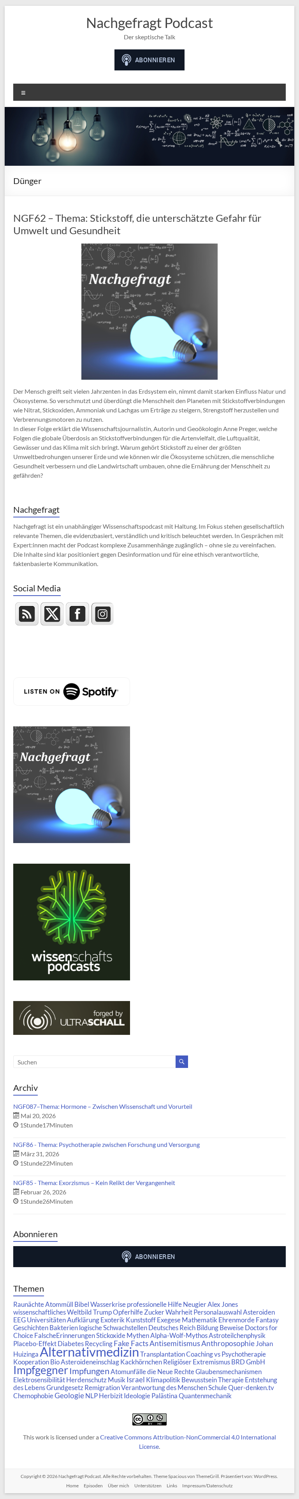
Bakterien (63, 1328)
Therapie (231, 1380)
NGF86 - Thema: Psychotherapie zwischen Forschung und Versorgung (106, 1144)
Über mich (118, 1485)
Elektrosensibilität (39, 1380)
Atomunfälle (128, 1372)
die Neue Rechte (170, 1372)
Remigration (102, 1387)
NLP (91, 1396)
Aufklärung (83, 1320)
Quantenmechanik (205, 1396)
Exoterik (112, 1320)
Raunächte (28, 1304)
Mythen (138, 1335)
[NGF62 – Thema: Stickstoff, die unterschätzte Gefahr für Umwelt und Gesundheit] (149, 247)
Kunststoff (141, 1320)
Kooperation (31, 1362)
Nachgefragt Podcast (149, 22)
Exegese (169, 1320)
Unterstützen (148, 1485)
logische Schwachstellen (113, 1328)
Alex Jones (223, 1304)
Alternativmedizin (89, 1351)
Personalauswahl (217, 1312)
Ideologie (137, 1396)
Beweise (232, 1328)
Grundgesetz (64, 1387)
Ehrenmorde (236, 1320)
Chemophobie (33, 1396)
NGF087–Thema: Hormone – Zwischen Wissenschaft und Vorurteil (102, 1106)
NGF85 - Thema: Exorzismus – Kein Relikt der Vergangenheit (94, 1182)
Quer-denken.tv (251, 1387)
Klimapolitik (163, 1380)
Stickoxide (110, 1335)
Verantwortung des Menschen (164, 1387)
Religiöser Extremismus (196, 1362)
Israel (136, 1379)
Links (172, 1485)
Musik (116, 1380)
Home (72, 1485)
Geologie (69, 1395)
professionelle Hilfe (154, 1304)
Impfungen (89, 1371)
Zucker (154, 1312)
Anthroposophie (228, 1343)
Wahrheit (178, 1312)
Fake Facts (131, 1343)
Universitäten (46, 1320)
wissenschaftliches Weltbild (52, 1312)
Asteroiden (259, 1312)
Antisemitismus (175, 1343)
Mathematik (199, 1320)
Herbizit (111, 1396)
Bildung (207, 1328)
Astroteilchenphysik (237, 1335)
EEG (19, 1320)
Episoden (93, 1485)
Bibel (81, 1304)
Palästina (164, 1396)
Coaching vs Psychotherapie (226, 1354)
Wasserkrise (108, 1304)
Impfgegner (40, 1369)
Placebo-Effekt (34, 1343)
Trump (102, 1312)
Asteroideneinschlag (90, 1362)
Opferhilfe (128, 1312)
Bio (55, 1362)
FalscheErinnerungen (64, 1335)
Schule (217, 1387)
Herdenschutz (86, 1380)
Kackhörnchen (141, 1362)
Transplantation (162, 1354)
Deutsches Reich (171, 1328)
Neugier (194, 1304)
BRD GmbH (248, 1362)
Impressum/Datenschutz (207, 1485)
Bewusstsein (199, 1380)
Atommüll (59, 1304)
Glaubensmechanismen (228, 1372)
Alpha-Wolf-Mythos (179, 1335)
